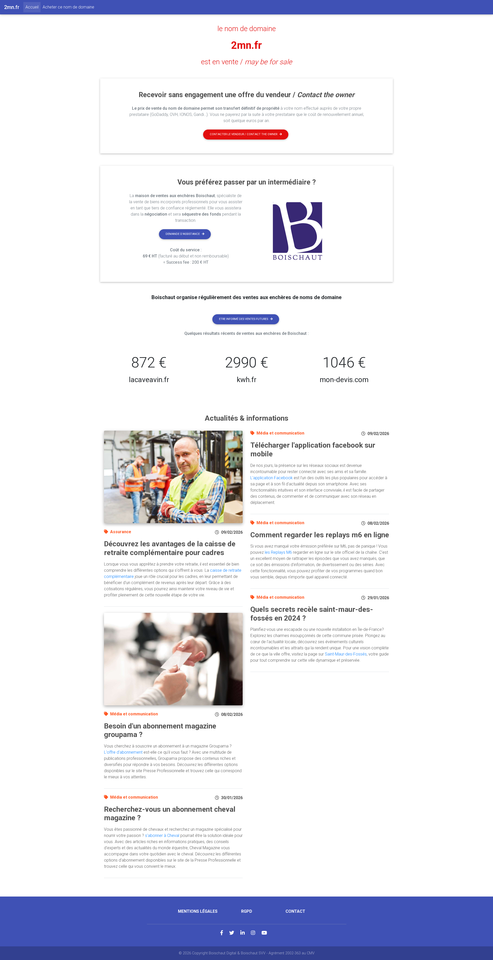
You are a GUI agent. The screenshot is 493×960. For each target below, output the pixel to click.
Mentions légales (197, 911)
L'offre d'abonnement (123, 752)
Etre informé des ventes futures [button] (243, 319)
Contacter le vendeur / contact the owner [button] (243, 134)
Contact (295, 911)
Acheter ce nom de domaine (68, 7)
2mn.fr (246, 45)
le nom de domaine (246, 29)
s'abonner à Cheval (162, 835)
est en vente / (246, 62)
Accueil (33, 7)
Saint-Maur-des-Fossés (346, 654)
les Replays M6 (278, 552)
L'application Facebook (271, 477)
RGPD (246, 911)
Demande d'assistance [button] (183, 234)
